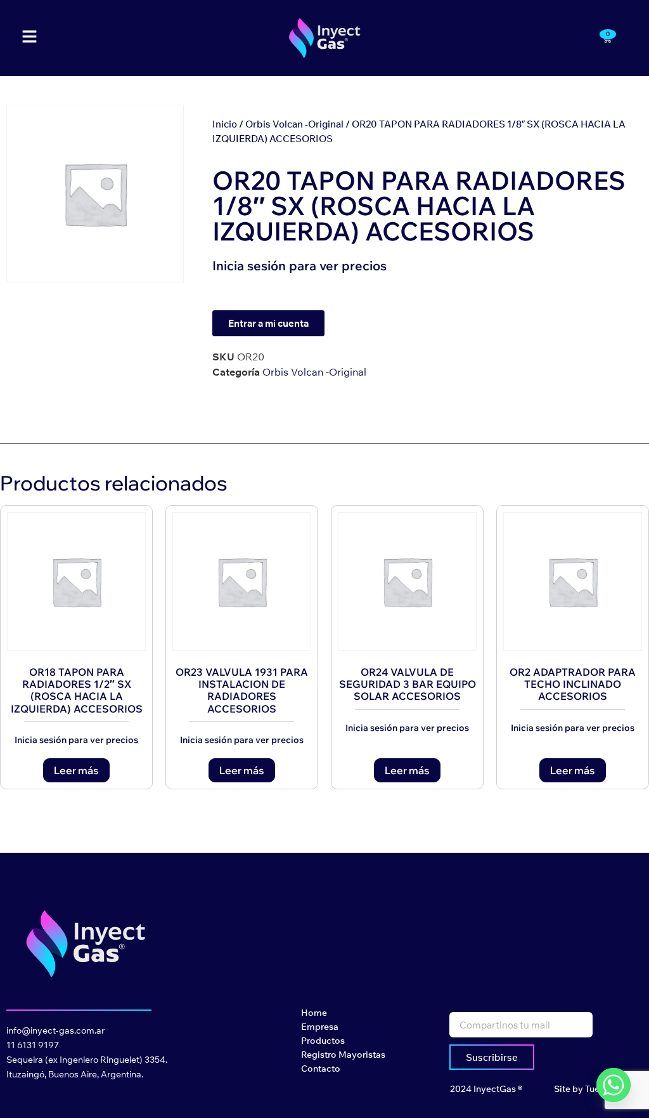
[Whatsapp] (613, 1085)
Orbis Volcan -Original (294, 124)
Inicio (224, 124)
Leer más (76, 770)
